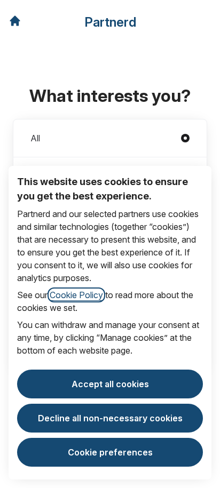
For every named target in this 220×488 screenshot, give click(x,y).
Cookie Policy (76, 295)
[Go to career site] (15, 20)
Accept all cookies (110, 384)
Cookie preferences (110, 452)
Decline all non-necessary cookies (110, 418)
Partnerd (110, 22)
